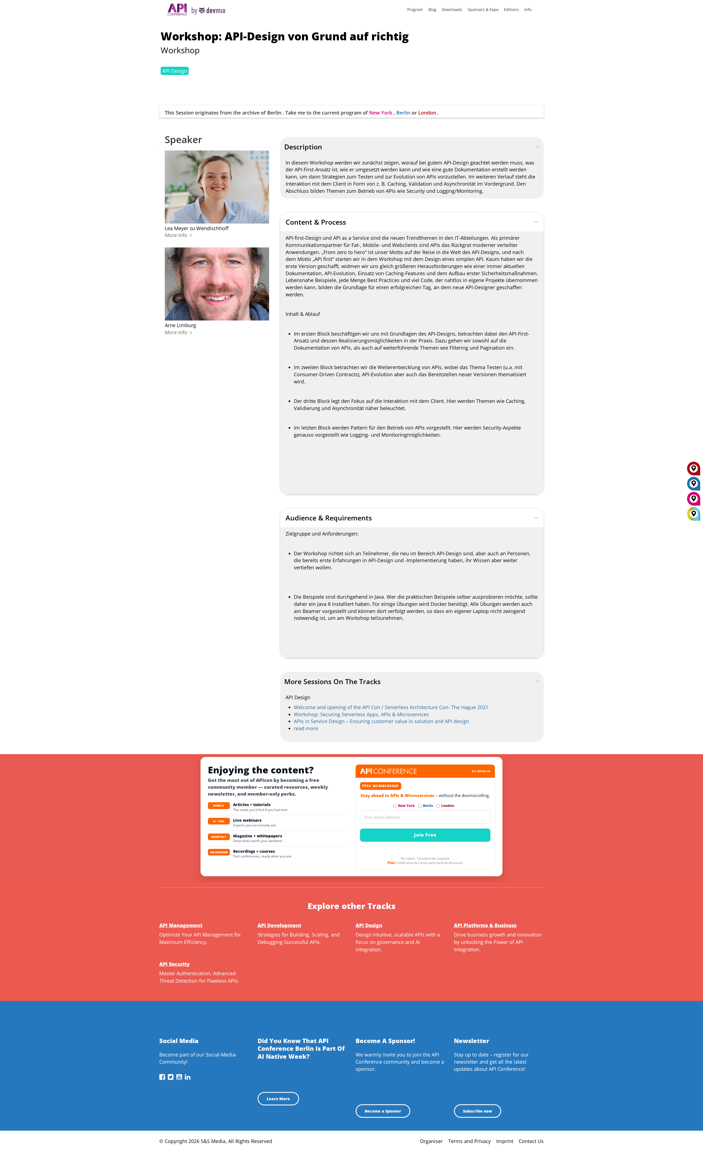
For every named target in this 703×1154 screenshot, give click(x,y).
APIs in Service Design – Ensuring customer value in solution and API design (381, 721)
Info (527, 9)
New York (380, 112)
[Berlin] (693, 485)
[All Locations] (693, 514)
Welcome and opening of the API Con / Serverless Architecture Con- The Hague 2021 (391, 707)
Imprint (504, 1141)
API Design (174, 71)
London (427, 112)
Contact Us (531, 1141)
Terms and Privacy (469, 1141)
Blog (432, 9)
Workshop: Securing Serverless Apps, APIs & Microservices (361, 714)
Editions (511, 9)
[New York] (693, 500)
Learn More (278, 1098)
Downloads (452, 9)
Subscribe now (477, 1111)
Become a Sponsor (383, 1111)
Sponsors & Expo (483, 9)
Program (415, 9)
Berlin (403, 112)
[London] (693, 470)
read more (306, 728)
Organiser (431, 1141)
